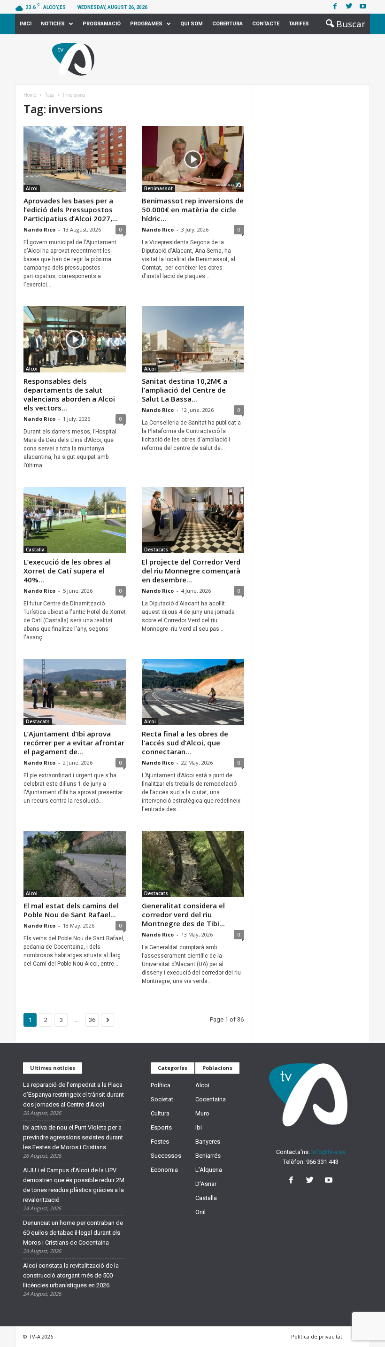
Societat (162, 1099)
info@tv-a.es (328, 1151)
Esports (161, 1127)
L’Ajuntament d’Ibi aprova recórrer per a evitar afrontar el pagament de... (73, 742)
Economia (164, 1169)
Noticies (53, 24)
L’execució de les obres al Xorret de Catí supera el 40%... (67, 570)
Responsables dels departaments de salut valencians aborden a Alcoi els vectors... (69, 394)
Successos (166, 1155)
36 (92, 1019)
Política (160, 1085)
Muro (202, 1113)
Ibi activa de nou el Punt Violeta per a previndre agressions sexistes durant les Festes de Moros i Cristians (73, 1137)
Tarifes (299, 24)
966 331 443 (322, 1161)
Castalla (35, 549)
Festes (160, 1141)
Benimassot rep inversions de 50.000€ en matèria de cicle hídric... (193, 209)
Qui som (191, 24)
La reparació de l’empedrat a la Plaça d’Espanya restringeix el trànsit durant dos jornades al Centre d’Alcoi (73, 1094)
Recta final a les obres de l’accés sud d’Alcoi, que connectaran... (185, 742)
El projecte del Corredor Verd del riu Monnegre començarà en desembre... (191, 570)
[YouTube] (330, 1180)
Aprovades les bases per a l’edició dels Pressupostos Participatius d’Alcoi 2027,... (70, 209)
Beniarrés (208, 1155)
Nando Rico (39, 229)
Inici (25, 24)
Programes (146, 24)
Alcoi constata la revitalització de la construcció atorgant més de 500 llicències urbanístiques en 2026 (71, 1275)
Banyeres (207, 1141)
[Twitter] (348, 7)
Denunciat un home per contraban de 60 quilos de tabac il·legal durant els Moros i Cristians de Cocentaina (73, 1232)
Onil (200, 1211)
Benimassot (158, 188)
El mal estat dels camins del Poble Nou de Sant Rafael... (71, 910)
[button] (342, 24)
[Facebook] (334, 7)
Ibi (198, 1127)
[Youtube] (363, 7)
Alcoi (32, 188)
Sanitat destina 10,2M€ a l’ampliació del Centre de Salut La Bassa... (184, 389)
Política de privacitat (316, 1336)
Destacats (156, 549)
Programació (102, 24)
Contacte (265, 24)
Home (29, 95)
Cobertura (227, 24)
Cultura (160, 1113)
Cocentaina (210, 1099)
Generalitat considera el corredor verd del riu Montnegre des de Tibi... (183, 914)
